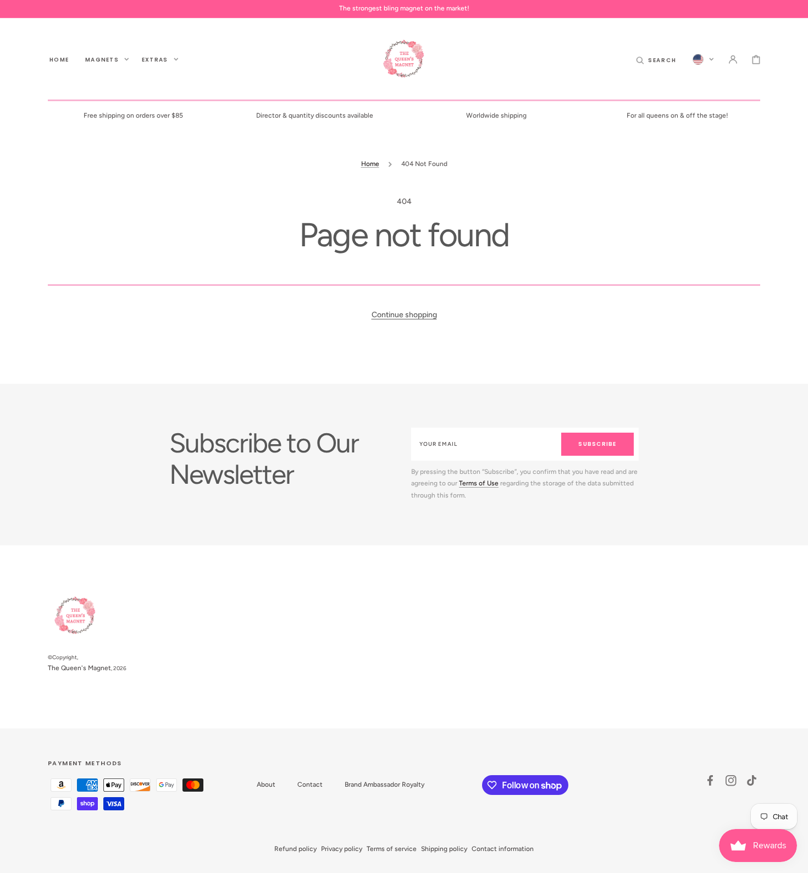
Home (370, 164)
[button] (656, 59)
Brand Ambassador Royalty (384, 784)
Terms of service (392, 849)
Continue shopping (404, 314)
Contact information (503, 849)
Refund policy (295, 849)
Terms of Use (479, 483)
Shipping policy (444, 849)
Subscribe (597, 444)
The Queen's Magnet (79, 668)
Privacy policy (341, 849)
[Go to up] (794, 859)
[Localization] (703, 59)
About (266, 784)
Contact (310, 784)
